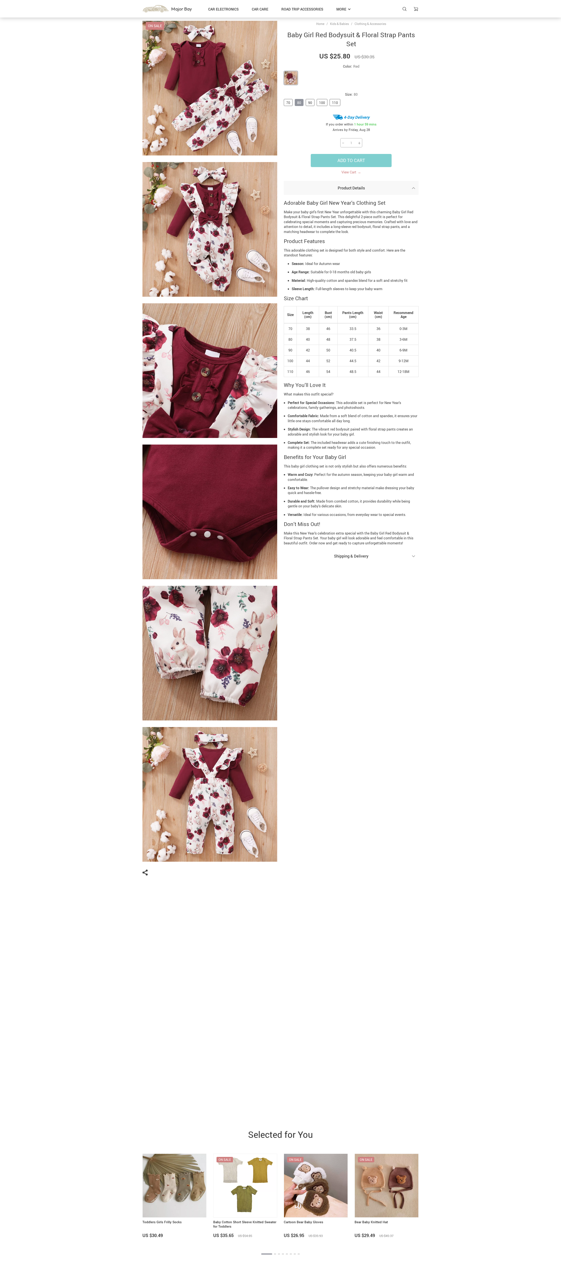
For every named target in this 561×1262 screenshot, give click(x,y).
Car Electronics (223, 9)
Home (320, 24)
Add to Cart (351, 160)
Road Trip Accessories (302, 9)
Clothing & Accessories (370, 24)
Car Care (260, 9)
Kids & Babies (339, 24)
